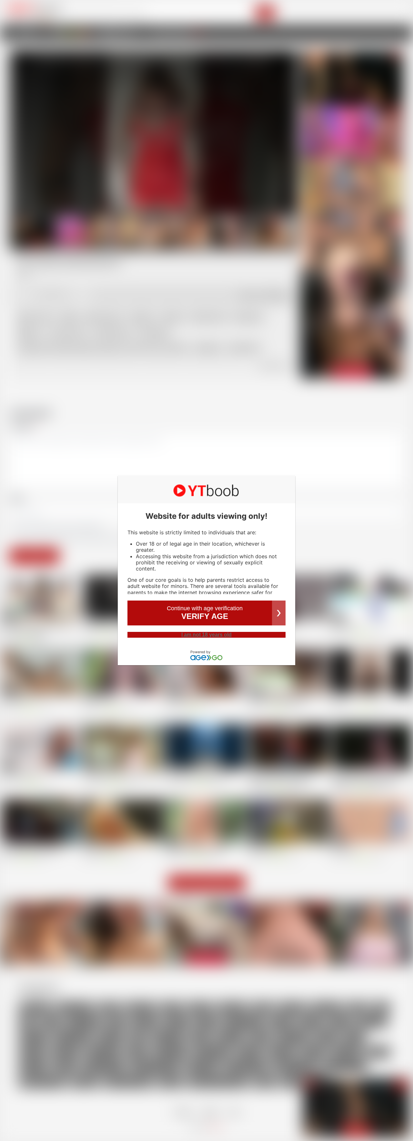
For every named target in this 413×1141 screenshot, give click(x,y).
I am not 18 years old (206, 634)
